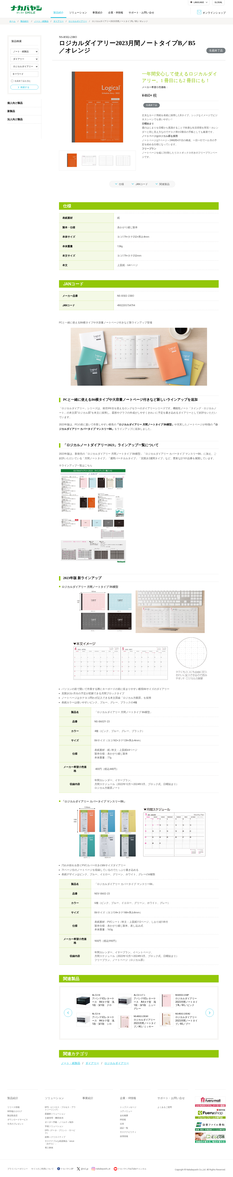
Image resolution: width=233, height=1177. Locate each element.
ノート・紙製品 (41, 21)
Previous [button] (68, 1013)
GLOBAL (218, 2)
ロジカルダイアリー (78, 21)
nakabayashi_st (103, 1169)
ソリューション (78, 12)
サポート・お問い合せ (141, 12)
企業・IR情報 (115, 12)
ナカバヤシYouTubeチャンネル (132, 1169)
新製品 (11, 111)
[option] (97, 1010)
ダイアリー (58, 21)
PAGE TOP (227, 1161)
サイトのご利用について (42, 1169)
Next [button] (210, 1013)
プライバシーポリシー (17, 1169)
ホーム (12, 21)
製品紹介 (58, 12)
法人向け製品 (15, 119)
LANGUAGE (199, 2)
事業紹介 (97, 12)
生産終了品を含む (22, 81)
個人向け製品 (15, 103)
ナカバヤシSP (66, 1169)
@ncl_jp (84, 1169)
